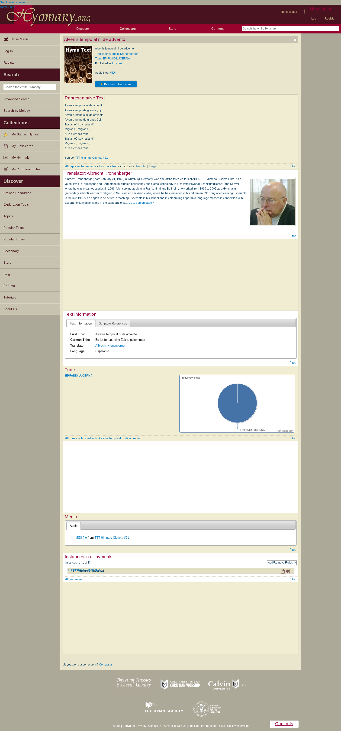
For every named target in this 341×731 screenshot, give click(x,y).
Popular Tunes (14, 239)
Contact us (106, 664)
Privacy (141, 726)
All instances (74, 579)
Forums (9, 286)
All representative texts (80, 166)
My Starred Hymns (25, 134)
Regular (141, 166)
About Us (10, 309)
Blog (6, 274)
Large (152, 166)
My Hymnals (20, 157)
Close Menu (19, 39)
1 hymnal (117, 63)
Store (173, 28)
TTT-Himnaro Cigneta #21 (91, 157)
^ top (293, 166)
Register (330, 18)
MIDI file (81, 537)
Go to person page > (141, 202)
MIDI (113, 72)
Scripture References (113, 323)
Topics (8, 216)
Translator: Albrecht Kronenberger (116, 54)
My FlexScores (22, 146)
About (116, 726)
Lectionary (11, 251)
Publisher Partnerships (202, 726)
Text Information (81, 323)
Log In (8, 51)
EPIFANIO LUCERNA (79, 375)
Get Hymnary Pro (238, 726)
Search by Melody (16, 110)
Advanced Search (16, 99)
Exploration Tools (16, 204)
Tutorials (9, 297)
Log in (315, 18)
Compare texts (109, 166)
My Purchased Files (25, 169)
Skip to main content (13, 2)
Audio (73, 526)
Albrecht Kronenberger (110, 345)
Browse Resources (17, 193)
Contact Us (155, 726)
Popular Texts (13, 227)
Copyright (128, 726)
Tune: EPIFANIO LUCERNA (112, 58)
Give (222, 726)
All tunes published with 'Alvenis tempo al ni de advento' (102, 438)
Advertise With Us (175, 726)
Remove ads (289, 11)
